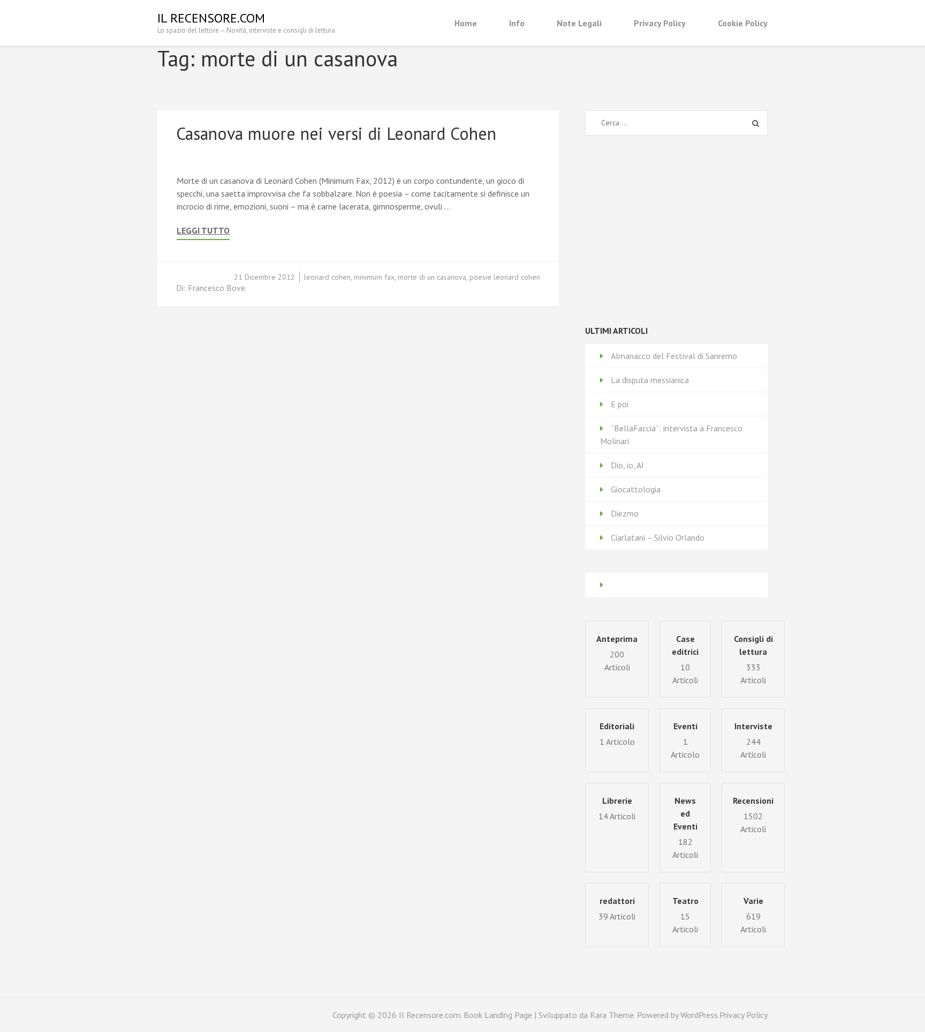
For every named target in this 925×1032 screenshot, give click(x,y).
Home (465, 23)
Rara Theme (612, 1014)
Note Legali (579, 23)
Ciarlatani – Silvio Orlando (657, 537)
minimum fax (374, 277)
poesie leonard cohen (504, 277)
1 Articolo (685, 740)
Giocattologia (636, 489)
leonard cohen (327, 277)
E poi (619, 404)
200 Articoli (617, 652)
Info (517, 23)
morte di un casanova (432, 277)
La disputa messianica (650, 380)
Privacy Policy (660, 23)
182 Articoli (685, 827)
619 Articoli (753, 914)
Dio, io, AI (627, 465)
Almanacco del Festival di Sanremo (674, 355)
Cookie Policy (743, 23)
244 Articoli (753, 740)
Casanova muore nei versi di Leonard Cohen (336, 133)
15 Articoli (685, 914)
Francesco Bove (216, 287)
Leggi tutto (203, 231)
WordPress (699, 1014)
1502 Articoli (753, 814)
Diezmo (625, 513)
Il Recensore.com (211, 18)
